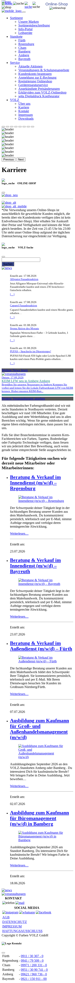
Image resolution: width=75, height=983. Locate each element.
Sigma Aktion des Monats (24, 328)
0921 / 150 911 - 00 (34, 979)
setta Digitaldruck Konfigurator (38, 96)
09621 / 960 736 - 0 (34, 974)
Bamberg (24, 51)
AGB (6, 917)
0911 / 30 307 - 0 (32, 956)
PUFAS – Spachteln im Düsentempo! (30, 351)
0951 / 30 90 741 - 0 (34, 969)
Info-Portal (25, 29)
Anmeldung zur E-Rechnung (37, 77)
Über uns (24, 103)
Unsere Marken (28, 21)
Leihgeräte (25, 33)
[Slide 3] (11, 126)
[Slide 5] (20, 126)
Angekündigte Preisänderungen (39, 88)
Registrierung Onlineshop (35, 81)
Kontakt (23, 111)
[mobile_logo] (12, 11)
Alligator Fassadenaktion (24, 279)
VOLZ (14, 100)
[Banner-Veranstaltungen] (14, 894)
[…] (12, 294)
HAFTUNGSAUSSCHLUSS (22, 931)
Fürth (21, 40)
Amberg (23, 55)
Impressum (25, 115)
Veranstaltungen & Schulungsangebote (43, 70)
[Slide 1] (3, 126)
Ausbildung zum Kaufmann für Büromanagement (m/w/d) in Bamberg (39, 818)
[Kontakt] (19, 903)
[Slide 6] (24, 126)
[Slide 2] (7, 126)
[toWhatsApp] (27, 912)
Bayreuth (24, 59)
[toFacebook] (43, 912)
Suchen (7, 264)
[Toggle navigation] (24, 12)
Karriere (23, 107)
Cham (22, 47)
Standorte (16, 36)
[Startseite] (28, 6)
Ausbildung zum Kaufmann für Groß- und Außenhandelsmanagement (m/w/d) (39, 729)
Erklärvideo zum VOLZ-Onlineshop (42, 92)
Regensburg (26, 44)
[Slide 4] (16, 126)
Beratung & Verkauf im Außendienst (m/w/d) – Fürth (41, 645)
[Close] (3, 192)
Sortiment (16, 18)
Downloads (26, 118)
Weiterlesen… (19, 533)
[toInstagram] (10, 912)
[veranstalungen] (14, 374)
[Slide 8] (32, 126)
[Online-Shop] (10, 195)
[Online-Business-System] (9, 202)
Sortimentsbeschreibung (34, 25)
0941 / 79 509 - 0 (32, 960)
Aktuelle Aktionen (30, 66)
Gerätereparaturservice (33, 85)
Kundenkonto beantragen (35, 74)
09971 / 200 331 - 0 (34, 965)
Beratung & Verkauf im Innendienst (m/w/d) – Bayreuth (35, 565)
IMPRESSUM (12, 926)
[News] (7, 268)
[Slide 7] (28, 126)
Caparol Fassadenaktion (23, 305)
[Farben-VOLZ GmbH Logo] (6, 2)
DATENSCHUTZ (14, 922)
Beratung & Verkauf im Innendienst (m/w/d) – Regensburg (35, 482)
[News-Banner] (7, 890)
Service (15, 62)
